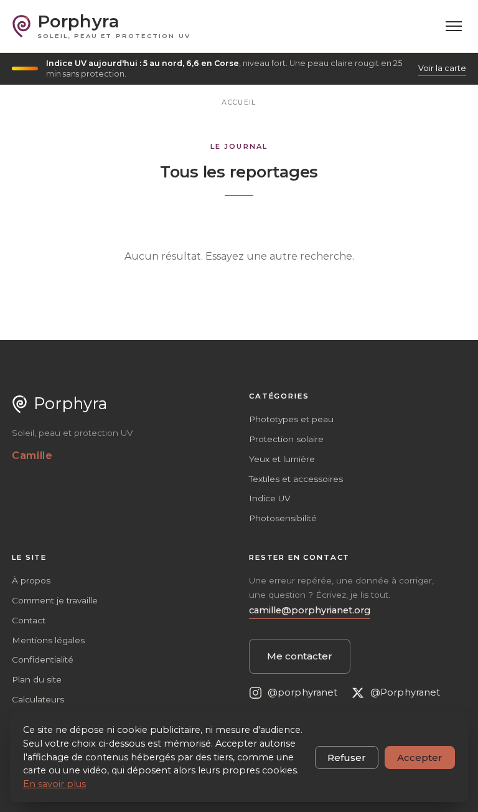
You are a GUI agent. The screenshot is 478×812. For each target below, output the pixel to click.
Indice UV (269, 498)
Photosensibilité (283, 518)
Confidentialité (42, 659)
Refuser (346, 757)
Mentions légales (48, 640)
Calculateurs (38, 699)
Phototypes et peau (291, 419)
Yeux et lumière (282, 459)
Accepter (420, 757)
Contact (28, 620)
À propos (31, 580)
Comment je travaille (55, 600)
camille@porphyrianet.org (309, 610)
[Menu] (454, 26)
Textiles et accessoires (296, 479)
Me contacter (299, 656)
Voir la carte (442, 68)
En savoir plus (54, 784)
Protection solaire (286, 439)
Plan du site (37, 679)
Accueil (239, 102)
